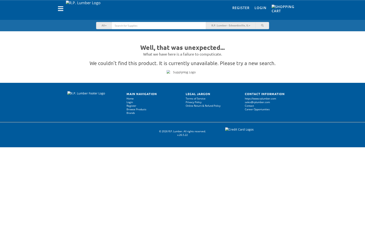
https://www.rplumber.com (260, 98)
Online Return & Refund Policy (203, 106)
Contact (249, 106)
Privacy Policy (194, 102)
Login (261, 7)
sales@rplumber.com (257, 102)
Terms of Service (196, 98)
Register (240, 7)
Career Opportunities (257, 109)
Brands (131, 113)
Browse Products (136, 109)
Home (130, 98)
